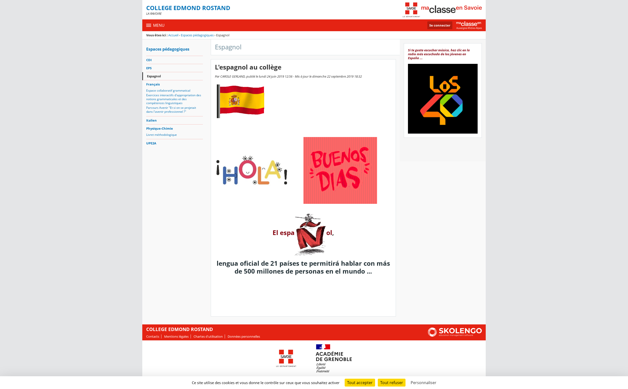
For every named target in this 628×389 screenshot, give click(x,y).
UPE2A (151, 143)
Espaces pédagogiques (197, 35)
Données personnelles (244, 336)
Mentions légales (176, 336)
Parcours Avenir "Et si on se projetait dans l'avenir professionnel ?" (171, 110)
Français (153, 84)
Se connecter (439, 25)
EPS (149, 68)
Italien (151, 120)
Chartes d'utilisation (208, 336)
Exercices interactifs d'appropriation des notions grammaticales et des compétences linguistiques (173, 99)
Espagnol (154, 76)
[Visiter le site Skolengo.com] (455, 335)
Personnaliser (423, 382)
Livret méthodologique (161, 135)
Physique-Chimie (159, 128)
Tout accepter (360, 382)
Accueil (173, 35)
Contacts (152, 336)
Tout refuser (391, 382)
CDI (149, 60)
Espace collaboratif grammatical (168, 90)
